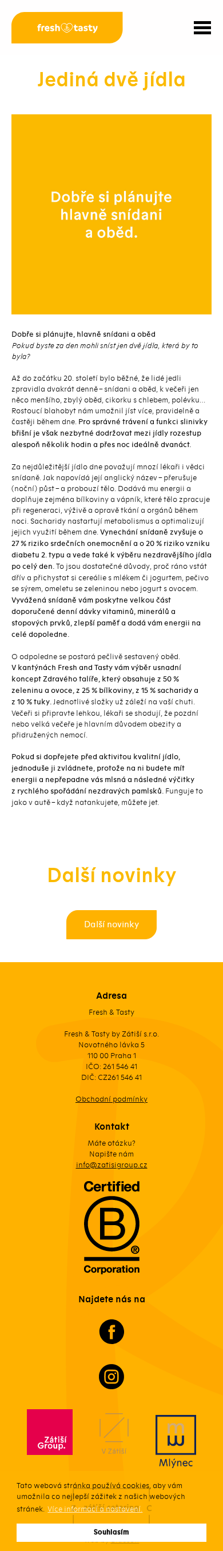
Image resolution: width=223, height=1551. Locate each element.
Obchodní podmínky (111, 1099)
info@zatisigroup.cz (112, 1165)
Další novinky (111, 924)
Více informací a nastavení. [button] (94, 1509)
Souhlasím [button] (111, 1532)
